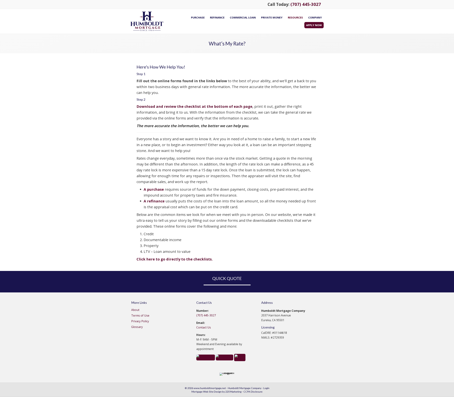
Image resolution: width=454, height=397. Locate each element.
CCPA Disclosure (252, 391)
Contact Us (203, 327)
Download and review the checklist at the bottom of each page (194, 106)
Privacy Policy (140, 321)
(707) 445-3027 (305, 4)
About (135, 310)
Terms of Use (140, 315)
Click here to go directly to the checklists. (175, 259)
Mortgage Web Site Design (207, 391)
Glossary (137, 327)
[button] (205, 357)
